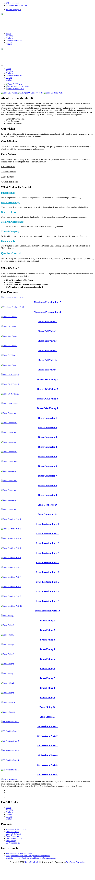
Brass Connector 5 (47, 456)
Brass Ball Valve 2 (47, 331)
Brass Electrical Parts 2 (47, 533)
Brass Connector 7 (47, 475)
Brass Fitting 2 (47, 630)
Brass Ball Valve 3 (47, 340)
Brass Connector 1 (47, 418)
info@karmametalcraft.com (16, 5)
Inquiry (9, 42)
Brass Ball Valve (12, 832)
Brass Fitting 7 (47, 678)
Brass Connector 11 (47, 514)
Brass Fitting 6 (47, 668)
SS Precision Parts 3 (47, 745)
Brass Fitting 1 (47, 620)
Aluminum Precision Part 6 (47, 312)
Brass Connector (12, 836)
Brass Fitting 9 (47, 697)
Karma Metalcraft (31, 862)
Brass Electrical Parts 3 (47, 543)
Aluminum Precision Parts (16, 829)
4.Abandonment (9, 181)
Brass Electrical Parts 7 (47, 581)
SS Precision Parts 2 (47, 736)
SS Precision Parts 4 (47, 755)
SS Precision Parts (13, 843)
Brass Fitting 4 (47, 649)
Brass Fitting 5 (47, 659)
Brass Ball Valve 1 (47, 321)
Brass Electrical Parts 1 (47, 524)
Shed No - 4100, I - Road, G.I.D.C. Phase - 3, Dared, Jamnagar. (31, 858)
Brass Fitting (11, 841)
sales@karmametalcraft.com (39, 856)
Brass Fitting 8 (47, 688)
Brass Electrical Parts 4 (47, 553)
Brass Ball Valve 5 (47, 360)
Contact (9, 45)
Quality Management (14, 40)
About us (9, 36)
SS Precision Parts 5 (47, 765)
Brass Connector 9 (47, 495)
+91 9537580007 (26, 853)
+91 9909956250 (12, 3)
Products (9, 38)
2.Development (8, 171)
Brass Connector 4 (47, 447)
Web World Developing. (75, 862)
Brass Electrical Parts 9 (47, 601)
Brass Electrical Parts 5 (47, 562)
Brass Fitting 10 (47, 707)
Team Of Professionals (12, 221)
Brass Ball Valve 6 (47, 369)
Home (8, 33)
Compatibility (8, 241)
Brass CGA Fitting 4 (47, 408)
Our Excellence (8, 212)
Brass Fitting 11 (48, 716)
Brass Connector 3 (47, 437)
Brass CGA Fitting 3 (47, 398)
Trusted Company (10, 231)
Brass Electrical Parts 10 (47, 610)
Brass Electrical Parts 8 (47, 591)
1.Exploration (8, 166)
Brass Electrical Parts (14, 838)
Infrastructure (8, 192)
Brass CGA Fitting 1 (47, 379)
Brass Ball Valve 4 (47, 350)
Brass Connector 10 (48, 504)
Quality (9, 814)
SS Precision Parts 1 (47, 726)
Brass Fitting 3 (47, 639)
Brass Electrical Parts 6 (47, 572)
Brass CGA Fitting (13, 834)
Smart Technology (10, 202)
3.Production (7, 176)
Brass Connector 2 (47, 427)
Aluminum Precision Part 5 (47, 302)
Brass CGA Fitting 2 (47, 389)
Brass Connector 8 (47, 485)
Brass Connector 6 (47, 466)
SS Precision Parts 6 (47, 774)
